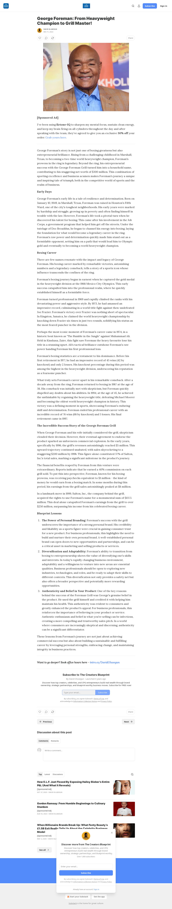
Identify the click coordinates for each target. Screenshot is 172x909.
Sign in (163, 6)
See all (42, 850)
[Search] (133, 6)
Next (126, 721)
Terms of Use (99, 879)
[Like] (39, 38)
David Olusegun (50, 29)
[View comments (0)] (46, 38)
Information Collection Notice (85, 881)
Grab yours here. (56, 137)
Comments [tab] (43, 741)
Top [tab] (40, 774)
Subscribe (150, 6)
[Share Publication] (139, 6)
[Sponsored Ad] (44, 789)
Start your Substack (79, 896)
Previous (47, 721)
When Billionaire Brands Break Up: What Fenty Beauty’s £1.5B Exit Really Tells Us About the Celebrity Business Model (72, 828)
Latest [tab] (47, 774)
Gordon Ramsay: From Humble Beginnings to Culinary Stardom (71, 805)
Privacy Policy (106, 881)
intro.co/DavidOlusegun (105, 662)
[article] (86, 788)
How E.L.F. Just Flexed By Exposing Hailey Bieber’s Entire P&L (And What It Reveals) (73, 783)
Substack (73, 903)
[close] (112, 833)
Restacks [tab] (55, 741)
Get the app (99, 896)
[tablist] (48, 741)
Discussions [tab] (58, 774)
